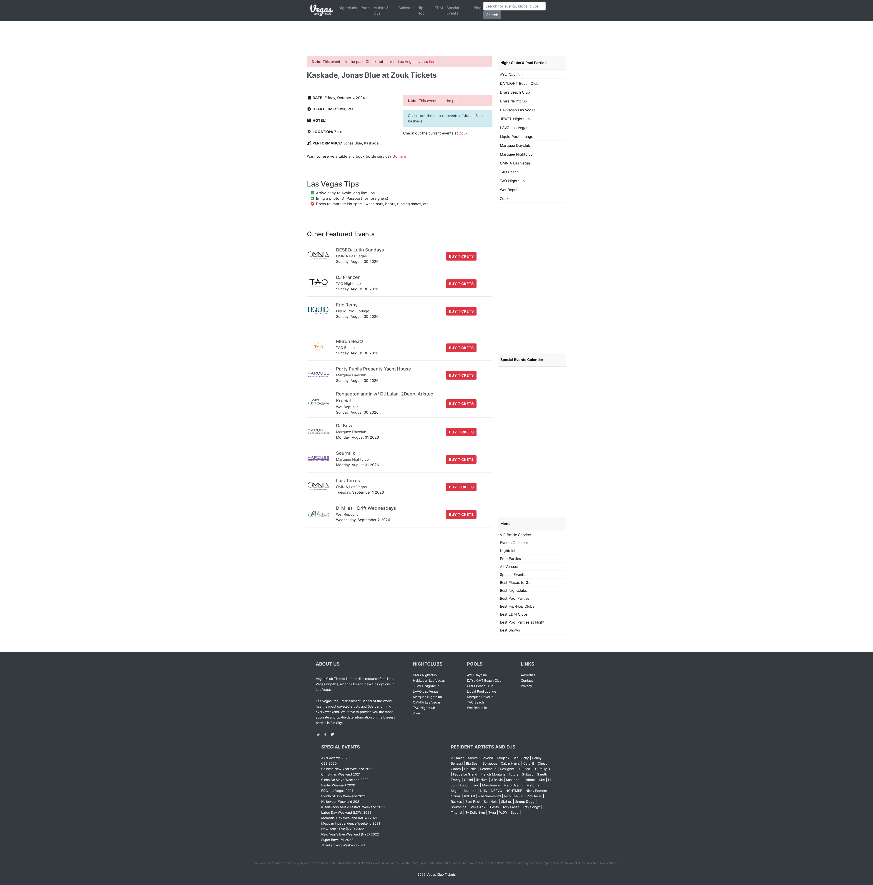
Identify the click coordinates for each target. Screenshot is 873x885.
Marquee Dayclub (515, 145)
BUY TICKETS (461, 256)
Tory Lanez (510, 807)
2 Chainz (457, 758)
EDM (439, 7)
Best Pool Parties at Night (522, 622)
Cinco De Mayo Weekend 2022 (345, 780)
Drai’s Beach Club (515, 92)
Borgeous (490, 763)
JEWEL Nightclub (515, 119)
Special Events (453, 10)
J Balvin (497, 780)
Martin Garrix (513, 785)
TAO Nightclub (512, 181)
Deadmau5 (488, 769)
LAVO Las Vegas (514, 127)
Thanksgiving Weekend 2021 (343, 845)
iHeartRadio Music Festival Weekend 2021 (353, 807)
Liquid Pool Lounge (516, 136)
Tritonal (456, 812)
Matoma (533, 785)
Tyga (492, 812)
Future (513, 774)
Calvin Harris (510, 763)
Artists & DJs (381, 10)
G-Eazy (527, 774)
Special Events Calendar (521, 359)
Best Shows (510, 630)
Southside (458, 807)
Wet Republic (511, 189)
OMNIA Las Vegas (515, 163)
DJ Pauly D (542, 769)
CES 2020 (329, 763)
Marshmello (491, 785)
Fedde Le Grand (465, 774)
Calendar (406, 7)
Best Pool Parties (514, 598)
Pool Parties (510, 558)
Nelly (483, 791)
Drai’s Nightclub (513, 101)
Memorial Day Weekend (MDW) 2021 (349, 818)
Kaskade (371, 143)
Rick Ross (534, 796)
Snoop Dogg (524, 801)
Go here (399, 156)
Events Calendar (514, 542)
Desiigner (507, 769)
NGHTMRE (514, 791)
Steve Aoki (478, 807)
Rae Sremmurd (489, 796)
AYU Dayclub (511, 74)
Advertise (528, 675)
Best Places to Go (515, 582)
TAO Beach (509, 172)
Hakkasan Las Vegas (517, 110)
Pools (365, 7)
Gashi (468, 780)
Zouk (338, 131)
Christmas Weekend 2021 (341, 774)
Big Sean (472, 763)
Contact (527, 680)
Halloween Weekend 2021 (341, 801)
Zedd (515, 812)
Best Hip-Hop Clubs (517, 606)
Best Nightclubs (513, 590)
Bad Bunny (521, 758)
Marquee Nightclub (516, 154)
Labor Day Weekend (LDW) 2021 (346, 812)
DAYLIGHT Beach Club (519, 83)
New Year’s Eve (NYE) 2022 (342, 829)
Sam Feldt (472, 801)
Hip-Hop (421, 10)
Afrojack (503, 758)
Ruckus (456, 801)
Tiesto (494, 807)
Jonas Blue (352, 143)
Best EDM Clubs (514, 614)
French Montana (493, 774)
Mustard (470, 791)
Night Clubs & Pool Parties (523, 62)
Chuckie (470, 769)
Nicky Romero (536, 791)
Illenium (482, 780)
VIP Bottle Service (515, 534)
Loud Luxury (469, 785)
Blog (478, 7)
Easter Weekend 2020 (338, 785)
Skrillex (506, 801)
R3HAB (469, 796)
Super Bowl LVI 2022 (337, 840)
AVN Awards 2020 (335, 758)
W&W (503, 812)
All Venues (509, 566)
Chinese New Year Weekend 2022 (347, 769)
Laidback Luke (534, 780)
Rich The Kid (513, 796)
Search (492, 14)
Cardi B (528, 763)
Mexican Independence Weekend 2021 (350, 823)
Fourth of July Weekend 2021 (343, 796)
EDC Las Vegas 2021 (337, 791)
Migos (455, 791)
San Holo (491, 801)
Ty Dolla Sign (475, 812)
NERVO (496, 791)
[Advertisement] (436, 33)
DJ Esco (523, 769)
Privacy (526, 686)
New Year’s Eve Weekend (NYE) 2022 (350, 834)
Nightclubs (348, 7)
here (432, 61)
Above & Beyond (480, 758)
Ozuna (456, 796)
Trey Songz (531, 807)
